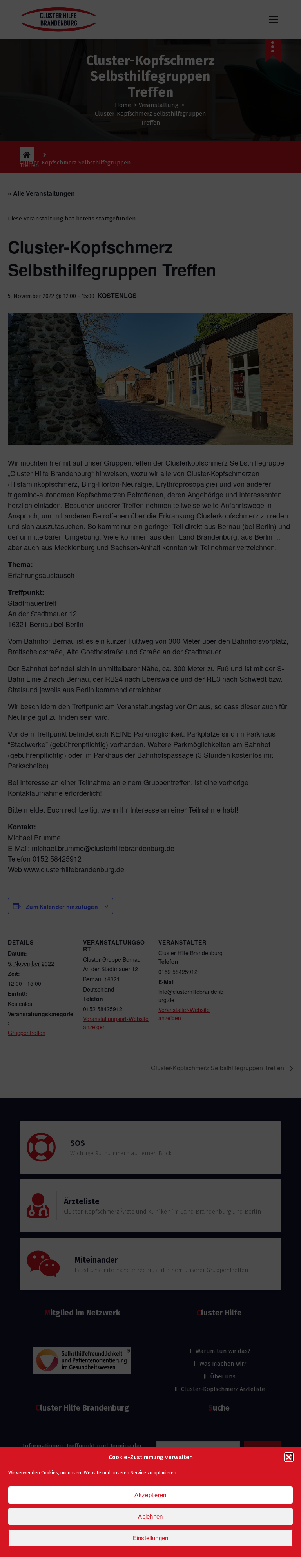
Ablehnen (150, 1516)
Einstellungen (151, 1538)
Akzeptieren (150, 1495)
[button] (289, 1457)
